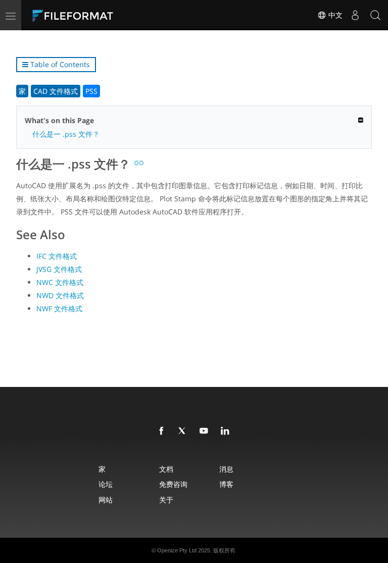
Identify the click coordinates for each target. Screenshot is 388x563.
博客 (226, 484)
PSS (91, 91)
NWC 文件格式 (59, 282)
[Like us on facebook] (163, 431)
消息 (226, 469)
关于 (166, 499)
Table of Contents (59, 64)
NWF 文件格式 (59, 308)
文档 (166, 469)
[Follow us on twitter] (184, 431)
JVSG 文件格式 (59, 269)
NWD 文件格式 (60, 295)
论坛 (106, 484)
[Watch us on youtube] (205, 431)
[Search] (375, 15)
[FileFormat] (97, 15)
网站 (106, 499)
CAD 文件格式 (55, 91)
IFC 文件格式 (56, 256)
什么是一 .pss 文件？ (66, 134)
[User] (355, 15)
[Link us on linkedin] (226, 431)
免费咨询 (173, 484)
